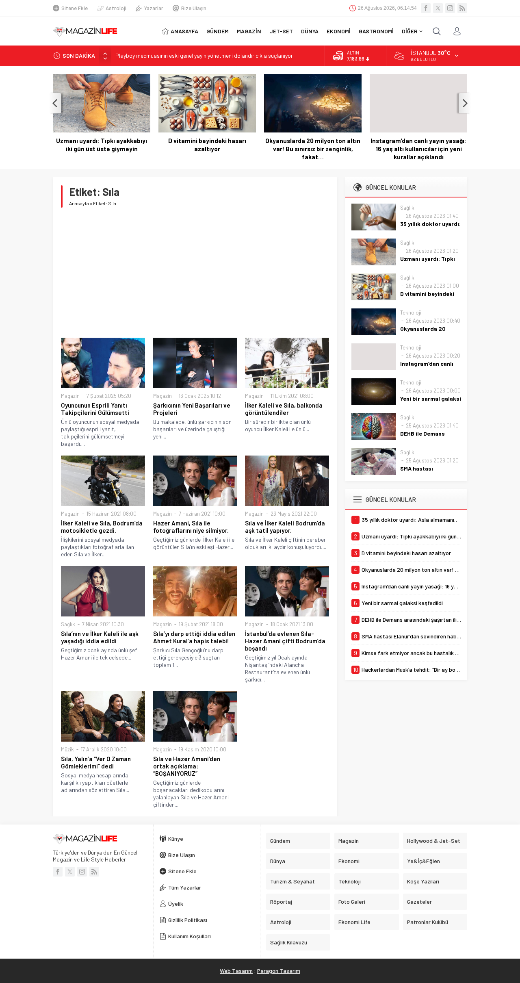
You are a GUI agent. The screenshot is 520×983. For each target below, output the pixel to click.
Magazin (70, 396)
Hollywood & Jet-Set (433, 840)
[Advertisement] (195, 273)
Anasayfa (79, 203)
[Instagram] (450, 8)
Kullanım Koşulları (189, 936)
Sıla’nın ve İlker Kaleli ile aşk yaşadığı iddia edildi (100, 637)
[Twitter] (438, 8)
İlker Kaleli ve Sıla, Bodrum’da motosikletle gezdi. (102, 526)
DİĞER (410, 31)
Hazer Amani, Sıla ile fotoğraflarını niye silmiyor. (191, 526)
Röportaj (281, 901)
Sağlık (68, 624)
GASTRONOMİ (376, 31)
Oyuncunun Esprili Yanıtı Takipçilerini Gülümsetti (95, 408)
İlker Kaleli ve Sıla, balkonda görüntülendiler (284, 408)
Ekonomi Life (354, 921)
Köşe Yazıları (423, 881)
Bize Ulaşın (193, 8)
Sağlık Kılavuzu (288, 942)
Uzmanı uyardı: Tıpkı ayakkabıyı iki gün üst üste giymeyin (101, 144)
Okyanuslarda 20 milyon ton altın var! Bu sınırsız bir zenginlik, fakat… (312, 149)
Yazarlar (153, 8)
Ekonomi (349, 860)
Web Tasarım (236, 970)
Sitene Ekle (74, 8)
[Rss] (462, 8)
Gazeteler (419, 901)
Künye (175, 838)
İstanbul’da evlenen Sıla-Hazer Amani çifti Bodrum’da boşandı (285, 641)
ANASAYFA (184, 31)
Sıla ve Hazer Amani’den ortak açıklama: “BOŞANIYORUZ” (186, 766)
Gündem (280, 840)
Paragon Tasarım (278, 970)
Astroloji (116, 8)
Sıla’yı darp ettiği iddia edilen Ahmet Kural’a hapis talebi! (194, 637)
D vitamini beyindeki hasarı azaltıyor (207, 144)
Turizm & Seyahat (292, 881)
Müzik (67, 749)
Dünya (277, 860)
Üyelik (175, 903)
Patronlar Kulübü (427, 921)
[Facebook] (426, 8)
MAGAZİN (249, 31)
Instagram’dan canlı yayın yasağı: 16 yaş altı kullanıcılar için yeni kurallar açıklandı (418, 149)
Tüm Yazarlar (184, 887)
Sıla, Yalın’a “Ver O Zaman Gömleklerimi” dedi (96, 762)
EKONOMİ (339, 31)
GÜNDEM (217, 31)
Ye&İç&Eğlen (423, 860)
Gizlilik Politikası (187, 919)
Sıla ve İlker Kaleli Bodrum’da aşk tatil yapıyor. (285, 526)
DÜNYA (309, 31)
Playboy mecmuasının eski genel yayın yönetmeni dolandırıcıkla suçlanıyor (204, 55)
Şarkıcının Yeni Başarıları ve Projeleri (191, 408)
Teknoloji (410, 312)
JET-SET (281, 31)
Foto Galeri (351, 901)
